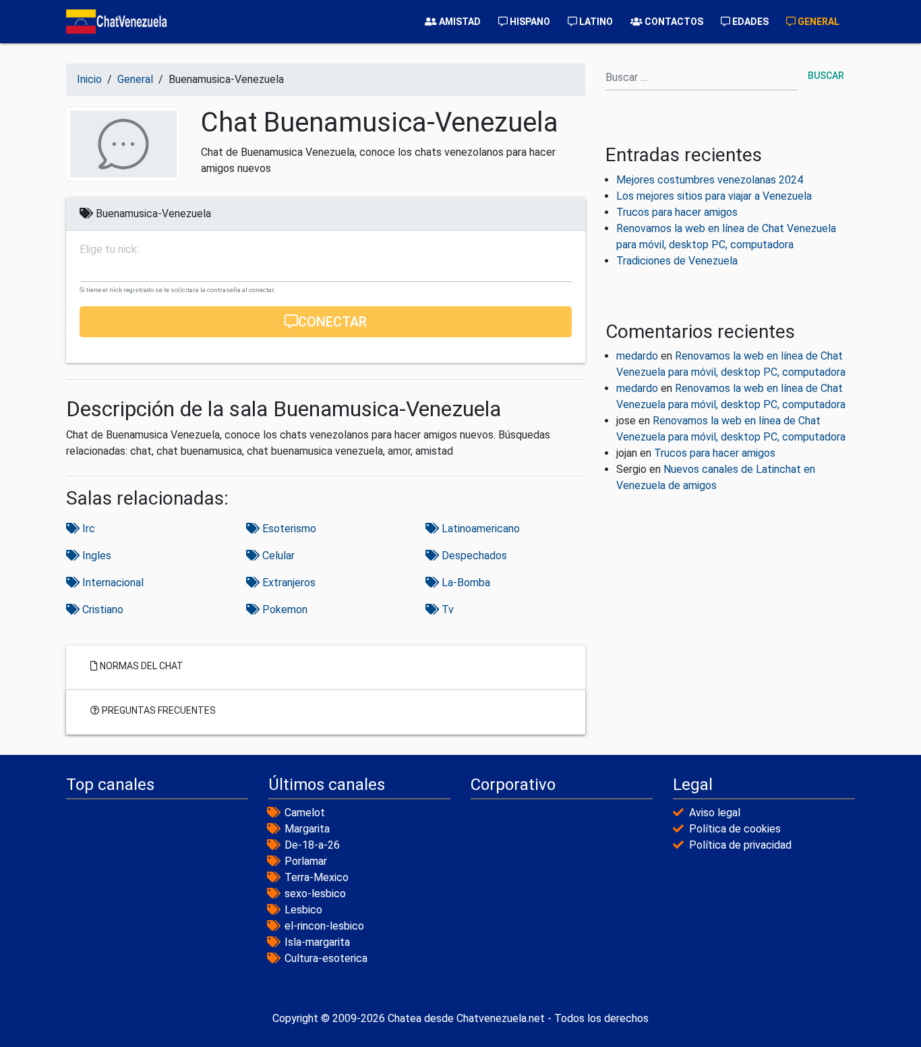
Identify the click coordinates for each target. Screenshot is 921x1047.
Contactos (673, 21)
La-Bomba (464, 582)
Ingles (95, 555)
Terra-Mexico (317, 877)
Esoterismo (288, 528)
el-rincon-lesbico (324, 925)
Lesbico (303, 909)
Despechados (473, 555)
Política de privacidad (740, 845)
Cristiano (101, 609)
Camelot (305, 812)
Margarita (307, 828)
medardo (637, 355)
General (817, 21)
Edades (749, 21)
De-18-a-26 (312, 845)
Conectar (332, 322)
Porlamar (306, 861)
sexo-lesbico (315, 893)
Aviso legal (714, 812)
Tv (446, 609)
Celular (277, 555)
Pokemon (283, 609)
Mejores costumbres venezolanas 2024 (709, 179)
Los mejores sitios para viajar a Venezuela (714, 196)
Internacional (112, 582)
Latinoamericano (479, 528)
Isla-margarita (317, 942)
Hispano (529, 21)
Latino (595, 21)
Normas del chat (140, 665)
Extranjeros (288, 582)
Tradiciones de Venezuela (677, 260)
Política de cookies (735, 828)
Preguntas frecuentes (158, 709)
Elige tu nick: (109, 249)
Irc (87, 528)
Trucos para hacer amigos (677, 212)
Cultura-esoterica (326, 958)
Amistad (459, 21)
